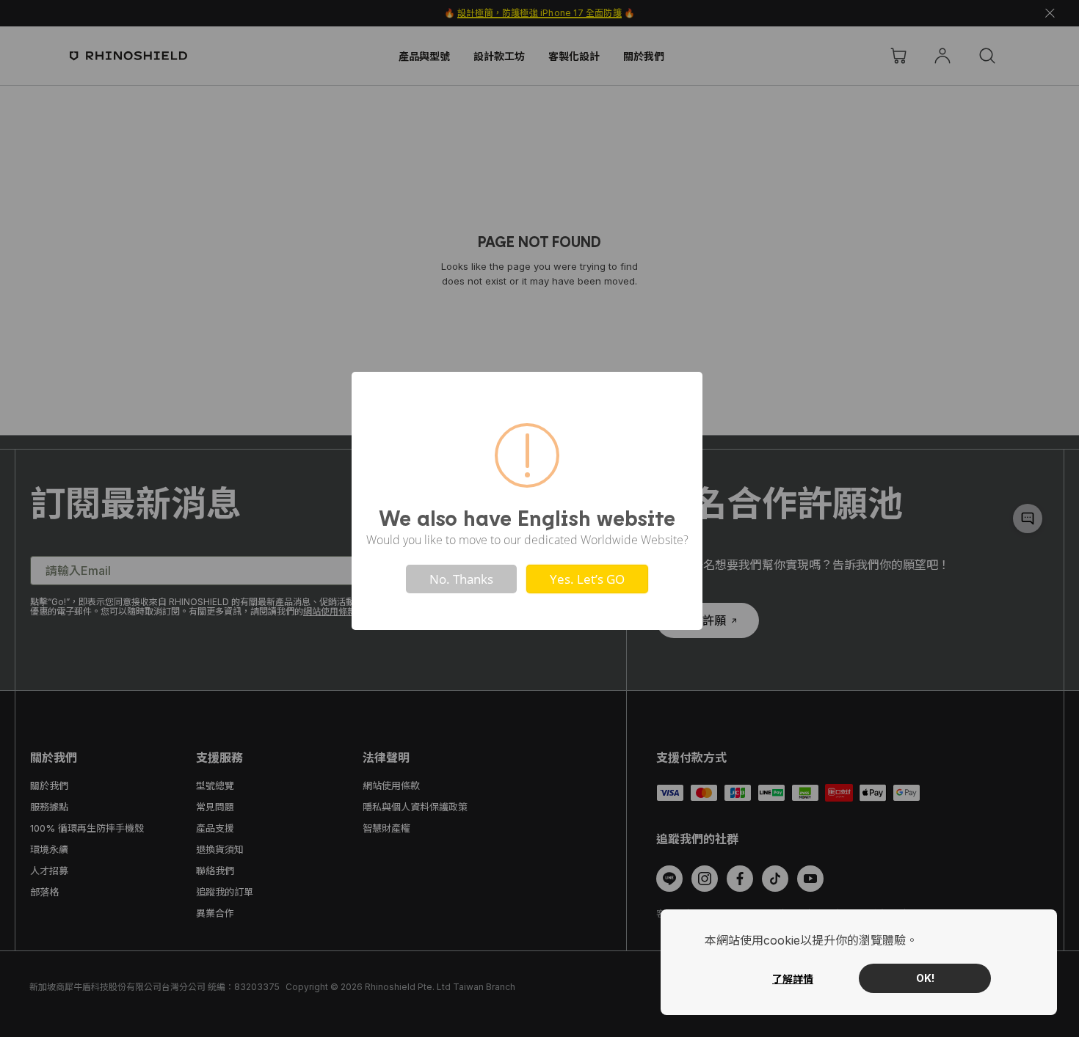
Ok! (925, 978)
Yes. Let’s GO (587, 579)
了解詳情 (792, 978)
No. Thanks (461, 579)
